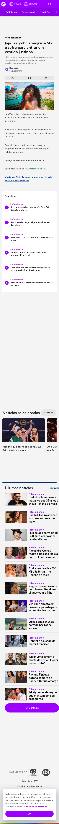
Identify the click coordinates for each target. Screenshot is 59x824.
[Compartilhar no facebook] (29, 78)
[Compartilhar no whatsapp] (13, 78)
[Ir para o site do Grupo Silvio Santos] (24, 772)
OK (29, 813)
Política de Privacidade (35, 806)
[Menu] (56, 4)
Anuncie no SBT (29, 781)
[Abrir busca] (50, 4)
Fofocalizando (13, 37)
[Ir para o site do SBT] (46, 772)
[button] (23, 438)
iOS (44, 168)
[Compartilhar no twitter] (46, 78)
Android (32, 168)
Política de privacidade (29, 786)
